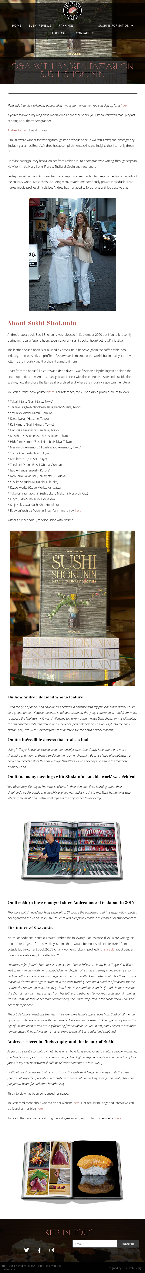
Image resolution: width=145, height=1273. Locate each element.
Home (16, 25)
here (51, 392)
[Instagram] (51, 1250)
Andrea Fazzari (17, 130)
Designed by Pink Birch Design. (125, 1268)
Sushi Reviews (40, 25)
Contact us (85, 33)
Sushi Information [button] (113, 25)
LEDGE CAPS (59, 33)
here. (124, 105)
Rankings (66, 25)
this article (108, 949)
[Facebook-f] (39, 1250)
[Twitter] (26, 1250)
